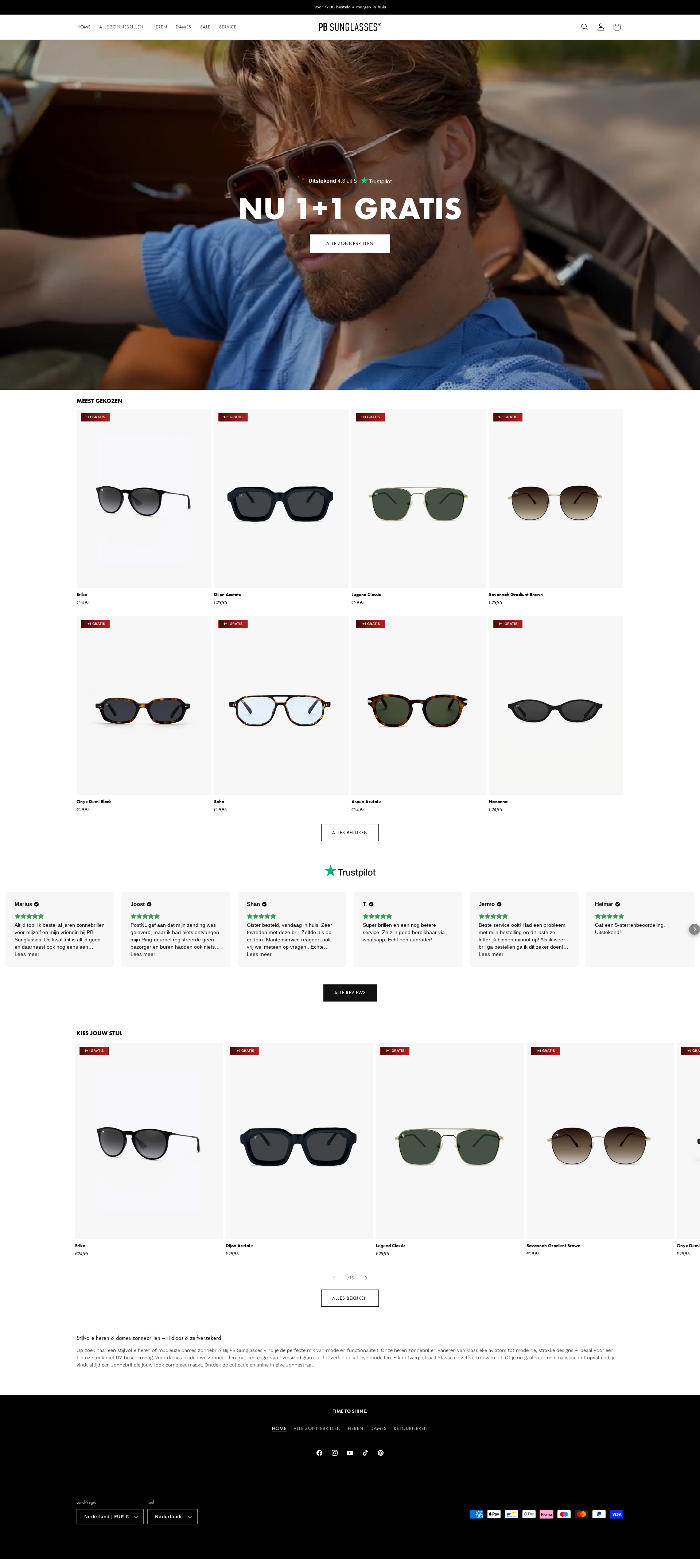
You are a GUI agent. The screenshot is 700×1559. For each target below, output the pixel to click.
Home (279, 1428)
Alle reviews (350, 992)
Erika (82, 595)
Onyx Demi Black (94, 802)
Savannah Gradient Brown (516, 595)
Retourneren (411, 1428)
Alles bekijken (350, 832)
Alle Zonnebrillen (317, 1428)
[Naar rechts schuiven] (366, 1278)
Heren (355, 1428)
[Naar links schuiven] (334, 1278)
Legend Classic (366, 595)
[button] (585, 27)
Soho (219, 802)
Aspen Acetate (366, 802)
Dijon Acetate (227, 595)
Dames (378, 1428)
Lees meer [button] (27, 954)
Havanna (498, 802)
